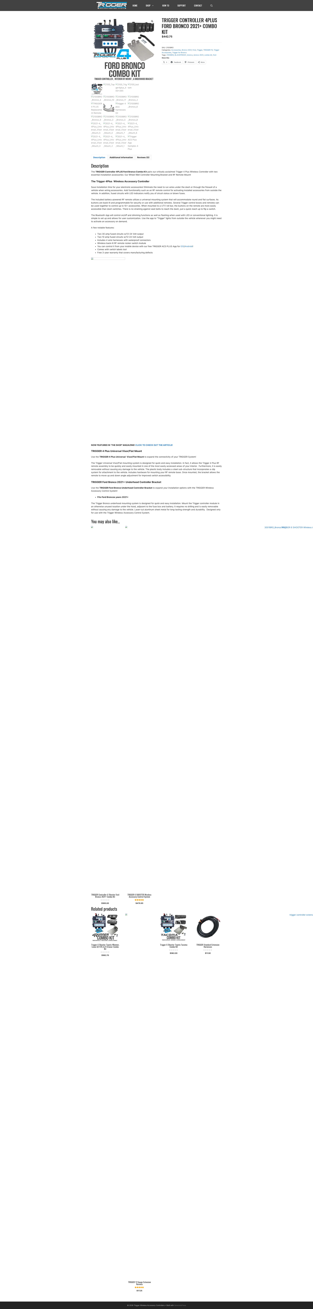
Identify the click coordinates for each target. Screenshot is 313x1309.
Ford (194, 50)
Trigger (199, 50)
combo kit (208, 55)
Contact (198, 5)
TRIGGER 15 (208, 50)
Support (181, 5)
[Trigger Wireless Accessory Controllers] (111, 5)
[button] (211, 5)
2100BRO (170, 55)
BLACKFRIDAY (180, 55)
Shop (148, 5)
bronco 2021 (198, 55)
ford (214, 55)
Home (135, 5)
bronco (190, 55)
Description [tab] (99, 157)
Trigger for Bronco (179, 52)
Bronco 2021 (187, 50)
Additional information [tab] (121, 157)
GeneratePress (180, 1305)
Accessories (176, 50)
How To (165, 5)
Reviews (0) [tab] (143, 157)
